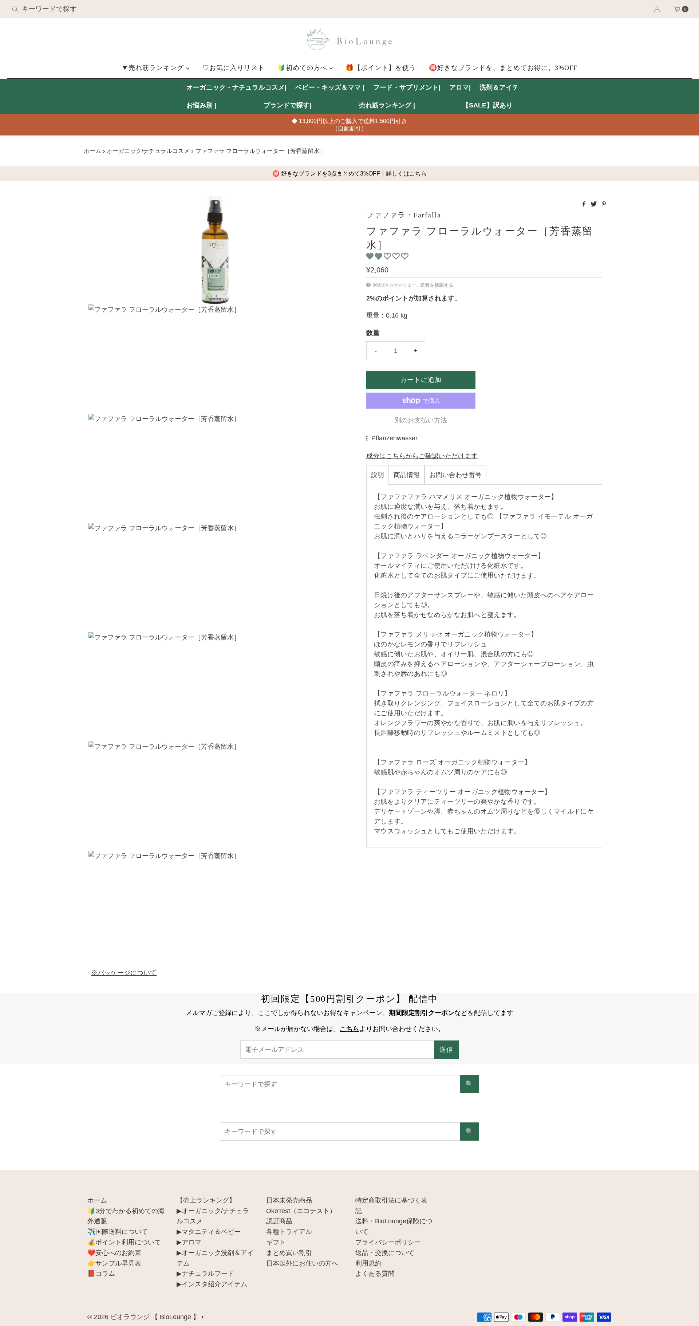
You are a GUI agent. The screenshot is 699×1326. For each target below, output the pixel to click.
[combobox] (120, 9)
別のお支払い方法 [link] (421, 420)
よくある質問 (375, 1273)
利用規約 (368, 1263)
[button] (388, 256)
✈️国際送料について (117, 1231)
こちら (418, 173)
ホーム (92, 150)
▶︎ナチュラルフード (205, 1273)
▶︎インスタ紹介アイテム (212, 1284)
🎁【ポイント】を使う (380, 67)
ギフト (276, 1242)
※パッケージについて (124, 972)
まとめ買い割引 (289, 1252)
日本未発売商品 (289, 1200)
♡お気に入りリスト (233, 67)
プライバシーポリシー (388, 1242)
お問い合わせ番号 (455, 475)
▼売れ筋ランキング (154, 67)
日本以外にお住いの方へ (302, 1263)
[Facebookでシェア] (584, 204)
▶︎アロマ (189, 1242)
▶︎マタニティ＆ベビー (209, 1231)
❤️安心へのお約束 (114, 1252)
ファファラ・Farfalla (403, 215)
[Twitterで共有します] (594, 204)
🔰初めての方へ (303, 67)
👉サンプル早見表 (114, 1263)
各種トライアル (289, 1231)
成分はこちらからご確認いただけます (422, 456)
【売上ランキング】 (206, 1200)
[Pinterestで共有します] (604, 204)
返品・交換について (384, 1252)
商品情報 (407, 475)
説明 (377, 475)
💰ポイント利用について (124, 1242)
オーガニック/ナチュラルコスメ (148, 150)
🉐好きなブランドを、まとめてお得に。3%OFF (503, 67)
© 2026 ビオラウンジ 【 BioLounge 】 (143, 1317)
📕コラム (101, 1273)
